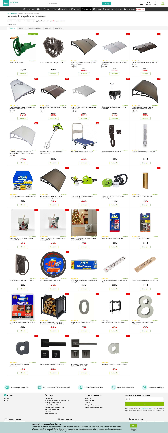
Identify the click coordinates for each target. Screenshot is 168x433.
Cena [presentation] (9, 21)
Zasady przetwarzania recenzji (94, 407)
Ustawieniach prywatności (114, 429)
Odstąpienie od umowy (92, 405)
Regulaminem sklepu (147, 408)
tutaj (73, 431)
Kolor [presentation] (28, 21)
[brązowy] (72, 66)
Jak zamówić (49, 398)
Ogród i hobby (14, 13)
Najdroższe (58, 28)
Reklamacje (88, 402)
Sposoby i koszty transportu (53, 402)
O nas (6, 400)
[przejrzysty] (75, 66)
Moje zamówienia (90, 400)
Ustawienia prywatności (52, 409)
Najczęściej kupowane (34, 28)
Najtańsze (48, 28)
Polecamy (12, 28)
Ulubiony (21, 28)
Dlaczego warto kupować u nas (54, 407)
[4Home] (8, 13)
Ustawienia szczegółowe (133, 429)
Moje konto (88, 398)
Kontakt (6, 398)
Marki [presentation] (19, 21)
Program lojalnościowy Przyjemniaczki (57, 400)
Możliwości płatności (51, 405)
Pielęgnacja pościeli (51, 413)
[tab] (11, 20)
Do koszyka (23, 73)
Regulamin (48, 411)
